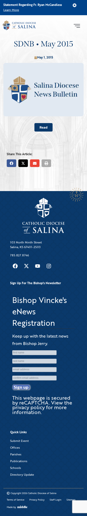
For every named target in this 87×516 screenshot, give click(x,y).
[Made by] (22, 507)
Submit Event (19, 441)
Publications (18, 461)
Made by (11, 507)
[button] (77, 25)
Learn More (11, 10)
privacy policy (28, 407)
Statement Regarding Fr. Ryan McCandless (32, 5)
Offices (15, 447)
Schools (15, 468)
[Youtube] (38, 266)
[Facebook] (15, 266)
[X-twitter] (26, 266)
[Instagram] (49, 266)
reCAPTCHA (34, 402)
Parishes (15, 454)
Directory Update (22, 474)
